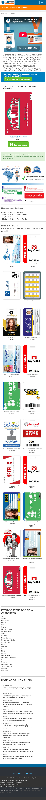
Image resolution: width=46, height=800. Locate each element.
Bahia (3, 625)
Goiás (3, 633)
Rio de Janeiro (6, 655)
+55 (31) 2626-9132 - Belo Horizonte (14, 215)
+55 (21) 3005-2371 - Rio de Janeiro (14, 219)
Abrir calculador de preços (17, 79)
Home (2, 13)
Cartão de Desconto (10, 13)
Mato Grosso (5, 642)
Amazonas (5, 620)
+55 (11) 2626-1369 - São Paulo (12, 212)
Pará (3, 644)
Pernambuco (5, 649)
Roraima (4, 662)
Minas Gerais (6, 638)
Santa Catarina (6, 666)
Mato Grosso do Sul (8, 640)
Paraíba (4, 647)
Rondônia (4, 660)
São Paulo (4, 671)
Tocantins (4, 673)
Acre (2, 616)
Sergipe (4, 668)
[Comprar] (18, 113)
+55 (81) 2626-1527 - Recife (11, 217)
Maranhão (4, 636)
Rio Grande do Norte (8, 657)
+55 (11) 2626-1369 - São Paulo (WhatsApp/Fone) (23, 778)
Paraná (3, 653)
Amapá (3, 622)
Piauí (3, 651)
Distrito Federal (6, 629)
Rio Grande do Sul (7, 664)
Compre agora (20, 145)
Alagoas (4, 618)
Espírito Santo (6, 631)
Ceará (3, 627)
